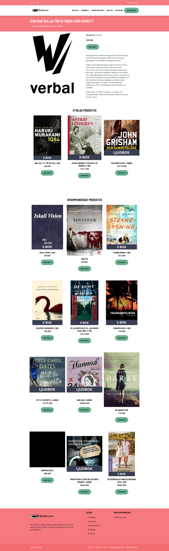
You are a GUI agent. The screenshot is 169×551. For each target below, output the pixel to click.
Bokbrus (85, 10)
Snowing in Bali (47, 470)
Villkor (105, 547)
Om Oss (110, 10)
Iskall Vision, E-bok (47, 252)
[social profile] (37, 3)
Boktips (75, 10)
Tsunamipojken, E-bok (121, 328)
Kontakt (98, 547)
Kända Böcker (98, 10)
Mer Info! (92, 47)
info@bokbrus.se (132, 3)
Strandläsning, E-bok (121, 252)
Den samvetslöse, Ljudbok (121, 163)
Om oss (92, 534)
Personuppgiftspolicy (117, 547)
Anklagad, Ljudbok (84, 400)
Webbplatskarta (132, 547)
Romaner (98, 35)
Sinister (84, 259)
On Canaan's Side (121, 410)
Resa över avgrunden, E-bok (47, 328)
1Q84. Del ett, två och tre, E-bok (47, 163)
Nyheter (119, 10)
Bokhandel (131, 10)
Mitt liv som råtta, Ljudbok (47, 400)
